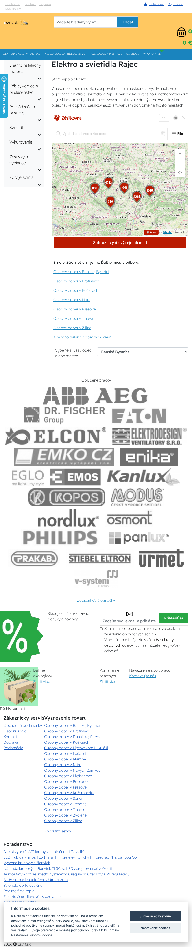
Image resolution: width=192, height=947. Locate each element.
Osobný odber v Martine (65, 759)
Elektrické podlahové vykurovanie (32, 896)
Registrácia (175, 4)
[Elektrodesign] (149, 436)
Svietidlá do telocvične (23, 885)
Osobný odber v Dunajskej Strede (72, 736)
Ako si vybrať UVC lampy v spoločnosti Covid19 (44, 851)
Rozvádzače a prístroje (106, 53)
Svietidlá (132, 53)
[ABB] (66, 396)
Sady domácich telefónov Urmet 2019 (36, 879)
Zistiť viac (41, 681)
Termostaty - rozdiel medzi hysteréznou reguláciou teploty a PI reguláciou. (67, 874)
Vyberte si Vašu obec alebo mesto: (73, 353)
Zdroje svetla (21, 177)
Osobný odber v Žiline (72, 327)
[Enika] (149, 457)
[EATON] (139, 416)
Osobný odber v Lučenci (65, 753)
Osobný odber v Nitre (71, 299)
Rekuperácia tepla (19, 891)
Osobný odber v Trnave (73, 318)
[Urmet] (161, 558)
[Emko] (64, 457)
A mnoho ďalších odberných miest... (83, 337)
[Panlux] (138, 538)
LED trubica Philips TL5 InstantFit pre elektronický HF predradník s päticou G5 (70, 857)
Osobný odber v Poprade (66, 781)
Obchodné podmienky (13, 6)
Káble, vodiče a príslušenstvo (64, 53)
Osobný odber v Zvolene (65, 815)
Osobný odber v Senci (63, 798)
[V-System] (96, 579)
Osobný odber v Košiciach (75, 290)
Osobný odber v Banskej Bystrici (81, 271)
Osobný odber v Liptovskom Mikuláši (76, 747)
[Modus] (137, 497)
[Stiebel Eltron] (100, 558)
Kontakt (30, 4)
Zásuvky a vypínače (18, 159)
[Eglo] (28, 477)
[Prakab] (34, 558)
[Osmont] (129, 518)
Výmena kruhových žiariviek (27, 863)
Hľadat (127, 22)
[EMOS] (75, 477)
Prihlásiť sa (173, 618)
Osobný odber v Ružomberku (69, 792)
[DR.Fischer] (64, 416)
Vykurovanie (152, 53)
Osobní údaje (15, 731)
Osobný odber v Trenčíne (65, 804)
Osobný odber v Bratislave (76, 281)
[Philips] (60, 538)
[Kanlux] (143, 477)
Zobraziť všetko (57, 831)
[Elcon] (55, 436)
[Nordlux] (69, 518)
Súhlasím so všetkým (155, 916)
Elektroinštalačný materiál (21, 53)
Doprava (45, 4)
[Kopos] (66, 497)
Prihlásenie (156, 4)
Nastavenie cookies (155, 928)
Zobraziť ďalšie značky (96, 600)
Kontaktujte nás (142, 675)
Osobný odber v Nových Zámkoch (73, 770)
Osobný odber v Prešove (74, 309)
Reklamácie (13, 747)
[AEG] (121, 396)
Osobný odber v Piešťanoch (68, 776)
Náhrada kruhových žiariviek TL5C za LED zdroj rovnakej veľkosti (58, 868)
